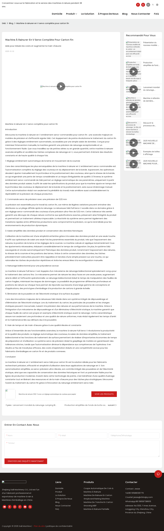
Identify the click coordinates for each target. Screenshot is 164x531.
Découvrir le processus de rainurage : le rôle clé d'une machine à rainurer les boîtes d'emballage (151, 124)
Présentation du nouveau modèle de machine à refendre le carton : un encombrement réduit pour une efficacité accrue (151, 43)
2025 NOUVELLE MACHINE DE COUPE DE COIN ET (151, 142)
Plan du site (39, 526)
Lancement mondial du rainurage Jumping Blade (151, 88)
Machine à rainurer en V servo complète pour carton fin (42, 23)
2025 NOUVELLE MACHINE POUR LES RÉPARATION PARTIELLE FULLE (150, 162)
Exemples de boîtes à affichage (151, 152)
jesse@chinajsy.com (143, 497)
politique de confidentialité (59, 526)
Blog (11, 23)
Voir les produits (104, 394)
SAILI (4, 23)
